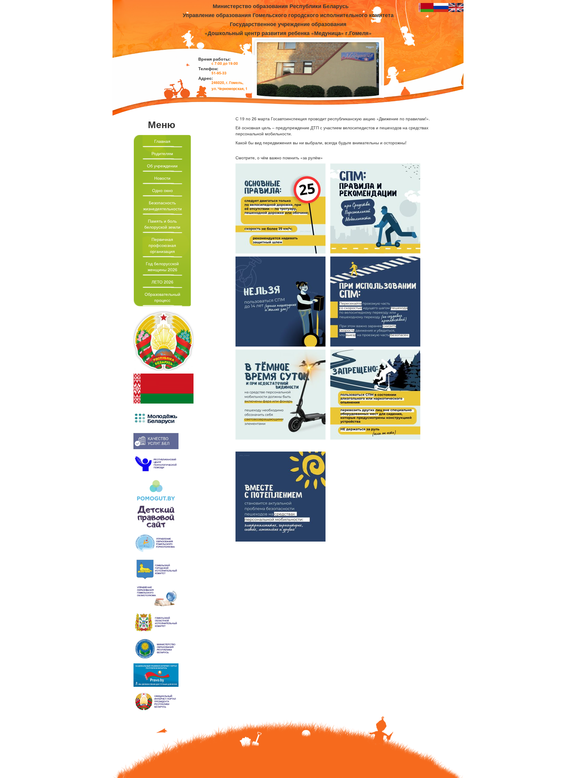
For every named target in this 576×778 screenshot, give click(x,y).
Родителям (162, 153)
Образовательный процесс (162, 297)
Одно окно (162, 190)
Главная (162, 141)
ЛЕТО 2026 (162, 282)
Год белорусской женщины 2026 (162, 266)
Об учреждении (162, 166)
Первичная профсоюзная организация (162, 245)
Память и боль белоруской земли (162, 224)
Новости (162, 178)
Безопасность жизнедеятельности (162, 206)
